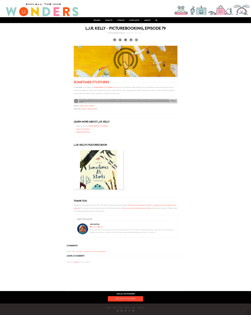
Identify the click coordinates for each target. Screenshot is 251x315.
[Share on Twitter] (120, 40)
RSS (95, 109)
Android (90, 109)
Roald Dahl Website (83, 132)
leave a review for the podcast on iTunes (137, 208)
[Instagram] (129, 311)
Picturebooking (114, 33)
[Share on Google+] (125, 40)
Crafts (114, 307)
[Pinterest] (133, 311)
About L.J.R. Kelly (82, 129)
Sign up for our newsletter (125, 298)
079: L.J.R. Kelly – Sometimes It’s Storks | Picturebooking (89, 251)
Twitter (101, 227)
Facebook (94, 227)
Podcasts (122, 33)
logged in (76, 262)
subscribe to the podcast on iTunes (140, 205)
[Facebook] (117, 311)
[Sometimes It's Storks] (98, 169)
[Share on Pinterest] (131, 40)
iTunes (84, 109)
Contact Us (140, 307)
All (109, 33)
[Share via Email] (136, 40)
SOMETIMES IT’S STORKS (103, 87)
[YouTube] (125, 311)
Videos (120, 307)
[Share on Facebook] (114, 40)
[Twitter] (121, 311)
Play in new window (87, 106)
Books (108, 307)
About (134, 307)
